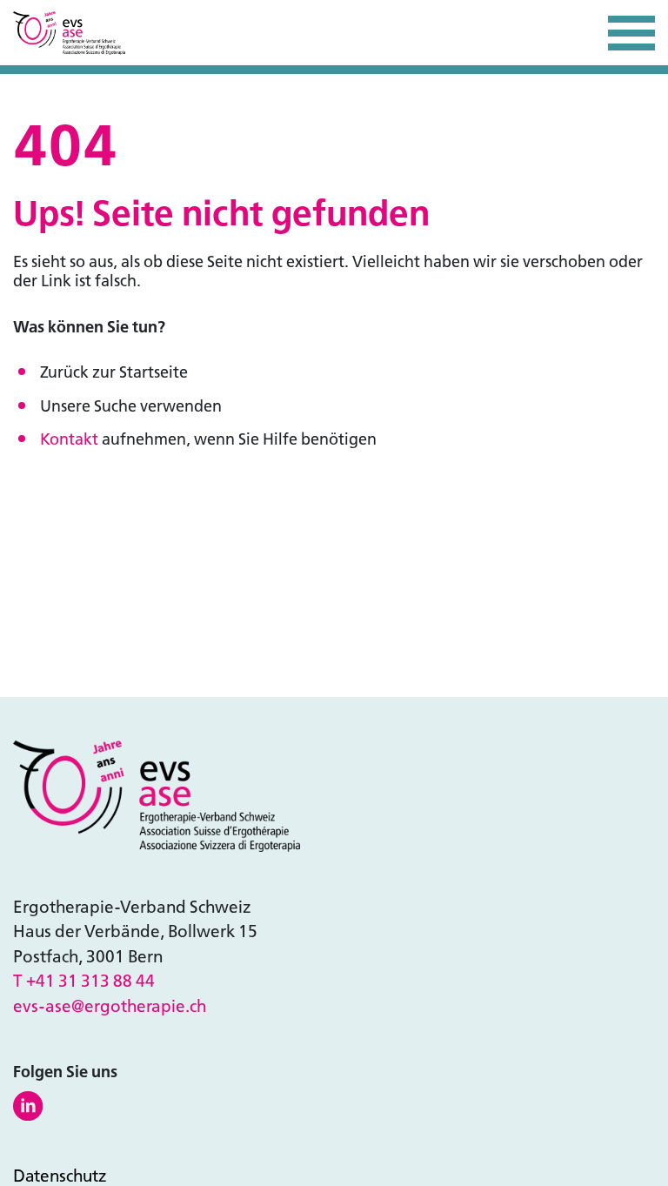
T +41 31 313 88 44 (84, 981)
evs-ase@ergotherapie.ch (109, 1006)
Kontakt (69, 439)
